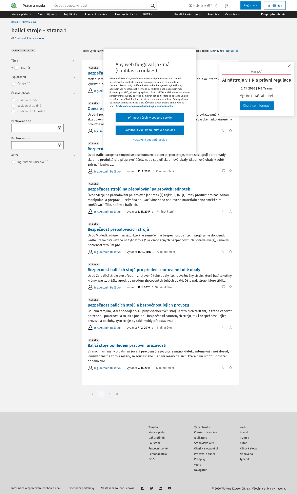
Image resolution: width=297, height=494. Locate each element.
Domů (14, 22)
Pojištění (154, 443)
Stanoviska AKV (204, 443)
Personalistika (157, 454)
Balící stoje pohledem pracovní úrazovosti (127, 345)
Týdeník (245, 459)
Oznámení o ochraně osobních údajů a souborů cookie (144, 106)
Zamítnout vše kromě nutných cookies (150, 130)
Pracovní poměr (158, 448)
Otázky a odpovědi (206, 448)
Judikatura (200, 438)
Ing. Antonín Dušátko (107, 171)
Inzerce (244, 438)
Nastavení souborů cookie (118, 488)
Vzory (197, 464)
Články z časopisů (205, 432)
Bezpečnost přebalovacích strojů (118, 229)
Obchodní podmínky (81, 488)
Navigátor (200, 470)
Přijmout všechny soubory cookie (150, 117)
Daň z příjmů (156, 438)
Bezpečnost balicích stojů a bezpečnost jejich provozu (138, 305)
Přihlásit (277, 5)
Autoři (244, 443)
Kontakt (245, 432)
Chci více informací (256, 106)
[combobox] (104, 6)
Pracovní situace (205, 454)
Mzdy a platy (156, 432)
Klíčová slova (29, 22)
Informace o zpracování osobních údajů (36, 488)
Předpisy (199, 459)
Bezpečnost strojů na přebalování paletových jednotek (139, 189)
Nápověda (246, 454)
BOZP (151, 459)
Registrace (250, 5)
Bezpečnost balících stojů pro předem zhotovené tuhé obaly (144, 269)
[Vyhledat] (153, 6)
